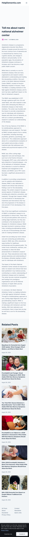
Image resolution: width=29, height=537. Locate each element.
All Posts (4, 508)
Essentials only (8, 534)
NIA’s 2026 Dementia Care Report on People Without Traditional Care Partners (13, 494)
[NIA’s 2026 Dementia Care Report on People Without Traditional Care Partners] (14, 482)
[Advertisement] (14, 18)
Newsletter (18, 510)
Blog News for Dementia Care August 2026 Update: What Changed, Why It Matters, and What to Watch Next (13, 347)
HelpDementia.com (11, 3)
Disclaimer (5, 513)
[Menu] (26, 3)
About (3, 510)
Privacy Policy (6, 515)
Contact (17, 508)
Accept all (22, 534)
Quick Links (18, 513)
